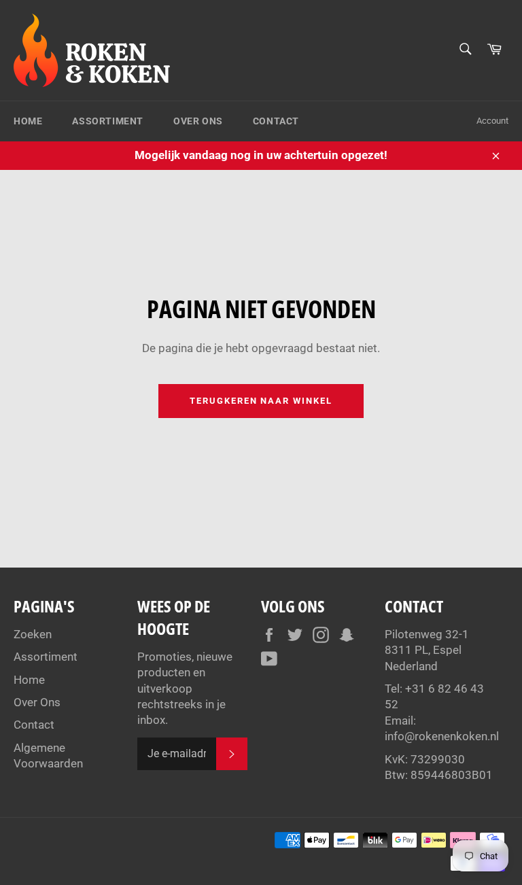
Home (28, 121)
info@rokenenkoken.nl (442, 736)
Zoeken (33, 634)
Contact (276, 121)
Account (492, 121)
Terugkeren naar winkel (261, 401)
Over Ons (198, 121)
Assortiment (107, 121)
